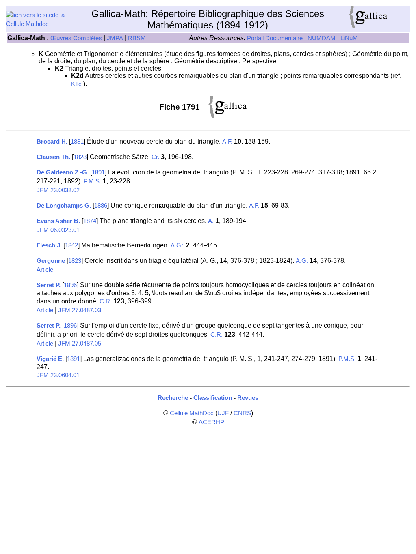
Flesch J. (49, 245)
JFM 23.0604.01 (58, 375)
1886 (100, 205)
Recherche (173, 398)
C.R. (106, 301)
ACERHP (211, 422)
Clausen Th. (53, 157)
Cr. (155, 157)
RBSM (137, 38)
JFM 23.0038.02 (58, 190)
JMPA (115, 38)
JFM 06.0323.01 (58, 230)
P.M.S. (92, 181)
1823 (74, 261)
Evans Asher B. (58, 221)
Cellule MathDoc (192, 413)
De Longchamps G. (64, 205)
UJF (223, 413)
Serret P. (49, 285)
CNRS (242, 413)
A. (211, 221)
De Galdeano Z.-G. (63, 172)
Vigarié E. (50, 359)
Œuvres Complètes (76, 38)
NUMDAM (322, 38)
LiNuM (349, 38)
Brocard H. (52, 141)
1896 (70, 285)
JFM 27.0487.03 (79, 310)
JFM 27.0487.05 (79, 343)
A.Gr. (177, 245)
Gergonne (51, 261)
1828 (80, 157)
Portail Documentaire (275, 38)
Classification (212, 398)
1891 (98, 172)
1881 (77, 141)
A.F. (227, 141)
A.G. (302, 261)
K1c (76, 84)
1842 (71, 245)
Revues (247, 398)
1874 (89, 221)
